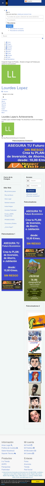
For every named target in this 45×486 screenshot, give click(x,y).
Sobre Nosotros (8, 450)
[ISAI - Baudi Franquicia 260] (34, 350)
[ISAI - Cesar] (34, 403)
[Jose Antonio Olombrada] (12, 265)
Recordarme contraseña (17, 30)
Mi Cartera (28, 453)
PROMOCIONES (9, 220)
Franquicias (6, 467)
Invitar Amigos (9, 206)
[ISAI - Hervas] (34, 363)
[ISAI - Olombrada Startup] (34, 233)
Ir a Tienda (6, 461)
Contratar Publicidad (10, 210)
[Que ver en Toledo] (34, 280)
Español (29, 1)
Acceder (9, 26)
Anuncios (27, 464)
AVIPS (4, 464)
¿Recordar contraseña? (33, 196)
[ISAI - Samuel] (34, 390)
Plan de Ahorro (9, 195)
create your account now (24, 14)
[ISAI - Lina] (34, 376)
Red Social (28, 469)
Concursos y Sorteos (10, 223)
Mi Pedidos (28, 448)
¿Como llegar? (9, 227)
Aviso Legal (8, 199)
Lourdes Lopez (15, 87)
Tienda (26, 467)
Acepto (37, 481)
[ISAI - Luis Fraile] (34, 337)
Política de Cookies (9, 448)
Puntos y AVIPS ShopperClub (9, 215)
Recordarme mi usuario (16, 29)
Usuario (5, 91)
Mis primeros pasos (10, 191)
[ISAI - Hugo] (34, 416)
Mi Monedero (29, 450)
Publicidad (6, 469)
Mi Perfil (27, 445)
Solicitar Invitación (10, 203)
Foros (26, 461)
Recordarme (11, 23)
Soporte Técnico (8, 453)
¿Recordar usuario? (32, 194)
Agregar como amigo (8, 94)
